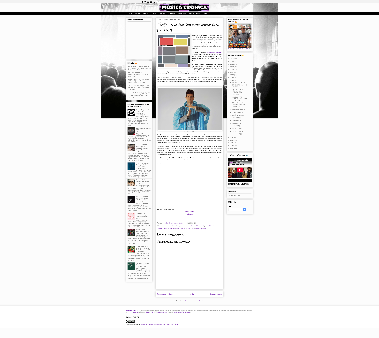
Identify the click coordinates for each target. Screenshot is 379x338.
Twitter (189, 214)
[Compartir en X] (192, 223)
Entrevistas (182, 13)
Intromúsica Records (214, 52)
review (188, 228)
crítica (173, 226)
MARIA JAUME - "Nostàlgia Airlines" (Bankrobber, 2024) (142, 231)
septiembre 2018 (238, 115)
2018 (232, 80)
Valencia (203, 228)
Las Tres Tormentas (170, 228)
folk (203, 226)
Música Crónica (131, 310)
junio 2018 (236, 120)
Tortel (193, 228)
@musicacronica (161, 312)
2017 (232, 137)
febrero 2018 (237, 131)
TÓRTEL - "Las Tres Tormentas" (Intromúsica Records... (238, 91)
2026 (232, 59)
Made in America (194, 13)
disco (177, 226)
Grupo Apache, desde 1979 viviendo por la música (143, 129)
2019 (232, 77)
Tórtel (198, 228)
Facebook (149, 312)
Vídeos (145, 13)
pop (178, 228)
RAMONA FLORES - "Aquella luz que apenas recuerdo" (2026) (138, 86)
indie (206, 226)
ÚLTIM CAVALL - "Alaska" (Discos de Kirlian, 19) (142, 181)
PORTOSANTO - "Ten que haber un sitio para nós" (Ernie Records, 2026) (139, 68)
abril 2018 (235, 126)
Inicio (131, 13)
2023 (232, 67)
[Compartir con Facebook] (195, 223)
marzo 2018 (236, 128)
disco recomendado (186, 226)
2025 (232, 61)
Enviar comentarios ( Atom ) (194, 301)
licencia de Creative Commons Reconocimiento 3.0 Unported (160, 324)
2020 (232, 75)
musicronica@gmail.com (182, 312)
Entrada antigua (216, 294)
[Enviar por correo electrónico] (188, 223)
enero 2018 (236, 134)
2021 (232, 72)
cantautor (167, 226)
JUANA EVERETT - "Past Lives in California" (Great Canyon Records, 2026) (139, 81)
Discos (137, 13)
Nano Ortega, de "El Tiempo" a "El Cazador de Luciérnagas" (142, 112)
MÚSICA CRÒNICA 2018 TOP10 (239, 85)
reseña (183, 228)
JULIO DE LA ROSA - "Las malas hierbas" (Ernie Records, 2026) (138, 73)
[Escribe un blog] (190, 223)
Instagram (135, 312)
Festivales (171, 13)
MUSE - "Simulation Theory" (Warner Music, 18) (238, 104)
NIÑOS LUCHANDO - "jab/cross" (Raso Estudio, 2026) (142, 198)
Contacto (206, 13)
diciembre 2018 (237, 82)
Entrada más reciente (165, 294)
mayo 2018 (236, 123)
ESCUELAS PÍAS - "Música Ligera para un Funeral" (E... (239, 98)
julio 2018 (235, 118)
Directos (162, 13)
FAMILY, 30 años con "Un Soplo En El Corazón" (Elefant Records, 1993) (143, 165)
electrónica (197, 226)
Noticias (153, 13)
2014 (232, 145)
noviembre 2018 (238, 109)
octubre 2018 (237, 112)
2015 (232, 143)
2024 (232, 64)
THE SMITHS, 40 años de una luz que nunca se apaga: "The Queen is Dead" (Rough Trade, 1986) (139, 93)
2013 (232, 148)
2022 (232, 69)
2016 (232, 140)
